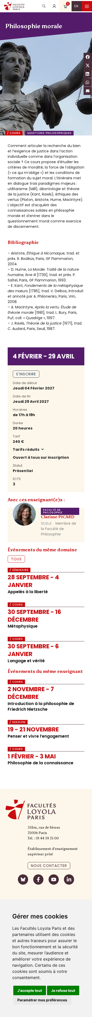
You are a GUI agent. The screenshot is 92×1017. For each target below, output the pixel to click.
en (76, 6)
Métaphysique (23, 626)
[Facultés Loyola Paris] (14, 6)
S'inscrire (26, 374)
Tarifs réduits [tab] (26, 449)
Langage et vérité (26, 661)
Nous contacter (49, 865)
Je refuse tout (63, 990)
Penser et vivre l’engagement (38, 736)
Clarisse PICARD (57, 516)
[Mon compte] (54, 6)
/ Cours (13, 133)
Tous (16, 559)
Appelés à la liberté (28, 592)
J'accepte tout (29, 990)
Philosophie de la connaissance (40, 763)
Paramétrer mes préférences (42, 1000)
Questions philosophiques (49, 133)
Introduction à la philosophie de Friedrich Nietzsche (41, 706)
